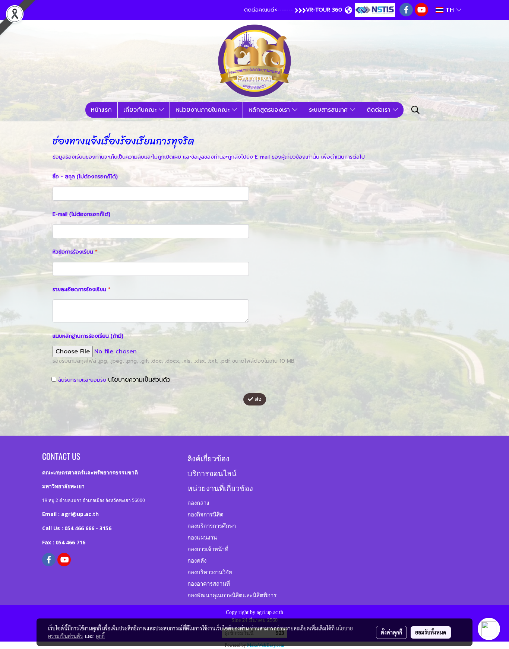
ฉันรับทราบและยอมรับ (113, 379)
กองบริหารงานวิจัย (209, 571)
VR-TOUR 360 (324, 10)
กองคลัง (196, 560)
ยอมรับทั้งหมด (430, 632)
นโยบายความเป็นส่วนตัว (139, 379)
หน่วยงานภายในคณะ (204, 109)
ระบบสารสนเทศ (329, 109)
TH (449, 10)
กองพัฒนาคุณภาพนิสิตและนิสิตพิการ (231, 594)
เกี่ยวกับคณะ (141, 109)
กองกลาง (198, 502)
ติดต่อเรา (380, 109)
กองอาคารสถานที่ (208, 583)
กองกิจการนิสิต (205, 513)
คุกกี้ (100, 636)
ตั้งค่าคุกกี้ (391, 632)
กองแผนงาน (202, 536)
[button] (415, 110)
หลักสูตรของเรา (270, 109)
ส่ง (257, 399)
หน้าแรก (101, 109)
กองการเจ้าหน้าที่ (207, 548)
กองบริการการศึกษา (211, 525)
